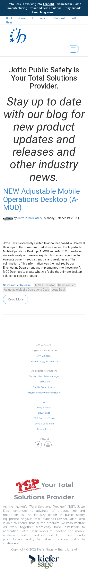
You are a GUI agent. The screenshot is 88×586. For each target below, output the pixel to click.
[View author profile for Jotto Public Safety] (8, 218)
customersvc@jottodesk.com (44, 361)
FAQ (44, 402)
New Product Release (17, 285)
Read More (16, 299)
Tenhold (48, 4)
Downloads (44, 412)
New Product (66, 285)
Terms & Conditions (44, 423)
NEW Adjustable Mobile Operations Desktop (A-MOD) (41, 199)
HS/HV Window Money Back (44, 392)
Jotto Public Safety (29, 218)
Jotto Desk (38, 18)
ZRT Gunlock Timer (44, 418)
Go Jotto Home (16, 18)
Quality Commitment (44, 387)
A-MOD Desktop (45, 285)
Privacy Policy (44, 429)
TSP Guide (44, 381)
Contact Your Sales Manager (44, 376)
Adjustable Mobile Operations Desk (26, 289)
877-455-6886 (44, 355)
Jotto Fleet (58, 18)
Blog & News (44, 407)
